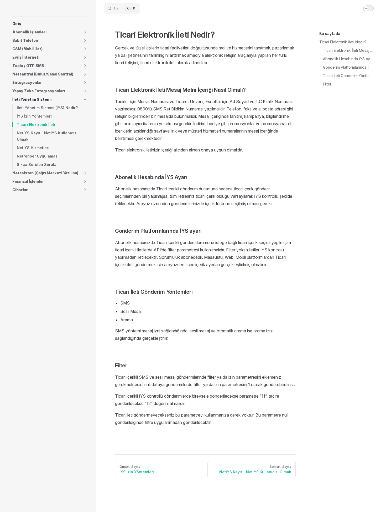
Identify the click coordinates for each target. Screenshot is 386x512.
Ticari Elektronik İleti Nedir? (343, 42)
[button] (49, 32)
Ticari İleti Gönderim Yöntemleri (348, 75)
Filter (327, 84)
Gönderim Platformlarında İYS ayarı (348, 67)
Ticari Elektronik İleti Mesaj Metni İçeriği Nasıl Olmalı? (348, 50)
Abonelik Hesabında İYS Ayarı (348, 59)
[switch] (368, 8)
